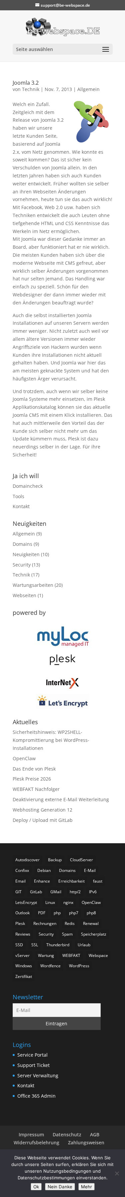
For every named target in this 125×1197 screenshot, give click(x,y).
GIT (18, 892)
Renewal (91, 923)
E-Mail (90, 870)
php (57, 913)
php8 (91, 913)
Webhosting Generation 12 (42, 810)
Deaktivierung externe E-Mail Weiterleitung (61, 799)
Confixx (22, 870)
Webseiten (24, 595)
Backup (55, 860)
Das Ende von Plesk (34, 769)
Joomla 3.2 (26, 82)
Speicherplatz (93, 934)
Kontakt (21, 506)
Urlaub (84, 945)
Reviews (22, 934)
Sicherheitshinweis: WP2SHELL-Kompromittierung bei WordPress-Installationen (51, 740)
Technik (30, 89)
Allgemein (88, 89)
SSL (34, 945)
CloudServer (81, 860)
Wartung (46, 955)
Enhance (42, 881)
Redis (70, 923)
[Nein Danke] (116, 1173)
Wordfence (50, 966)
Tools (18, 496)
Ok (36, 1186)
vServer (22, 955)
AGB (94, 1134)
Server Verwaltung (37, 1075)
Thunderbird (57, 945)
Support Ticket (33, 1065)
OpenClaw (24, 758)
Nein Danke (60, 1186)
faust (97, 881)
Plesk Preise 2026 (32, 779)
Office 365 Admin (36, 1096)
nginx (68, 902)
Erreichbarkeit (71, 881)
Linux (50, 902)
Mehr (86, 1186)
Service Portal (32, 1055)
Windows (23, 966)
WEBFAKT (71, 955)
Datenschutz (67, 1134)
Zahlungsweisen (86, 1142)
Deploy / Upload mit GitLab (43, 820)
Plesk (20, 923)
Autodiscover (27, 860)
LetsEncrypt (26, 902)
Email (20, 881)
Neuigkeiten (26, 554)
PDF (41, 913)
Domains (22, 544)
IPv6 (93, 892)
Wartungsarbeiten (33, 585)
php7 (73, 913)
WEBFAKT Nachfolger (36, 789)
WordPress (79, 966)
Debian (44, 870)
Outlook (22, 913)
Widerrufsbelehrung (36, 1142)
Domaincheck (28, 486)
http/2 (75, 892)
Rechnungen (44, 923)
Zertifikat (23, 976)
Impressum (31, 1134)
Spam (67, 934)
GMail (55, 892)
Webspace (98, 955)
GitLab (36, 892)
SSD (19, 945)
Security (22, 564)
